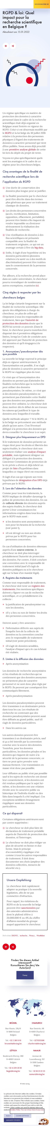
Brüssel (13, 1023)
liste (15, 468)
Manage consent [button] (13, 1120)
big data (39, 247)
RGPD (8, 132)
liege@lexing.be (13, 1071)
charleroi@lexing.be (37, 1043)
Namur (37, 1050)
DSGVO (15, 935)
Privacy (32, 935)
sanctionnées (28, 907)
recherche (23, 935)
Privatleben (41, 935)
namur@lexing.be (37, 1074)
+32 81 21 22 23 (38, 1071)
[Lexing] (9, 4)
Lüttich (13, 1050)
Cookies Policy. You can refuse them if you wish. (27, 1110)
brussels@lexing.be (13, 1043)
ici (37, 285)
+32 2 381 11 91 (15, 1040)
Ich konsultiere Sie (42, 4)
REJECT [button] (8, 1116)
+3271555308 (38, 1040)
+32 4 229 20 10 (15, 1068)
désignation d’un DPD (30, 480)
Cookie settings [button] (22, 1116)
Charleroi (37, 1023)
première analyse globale (22, 149)
